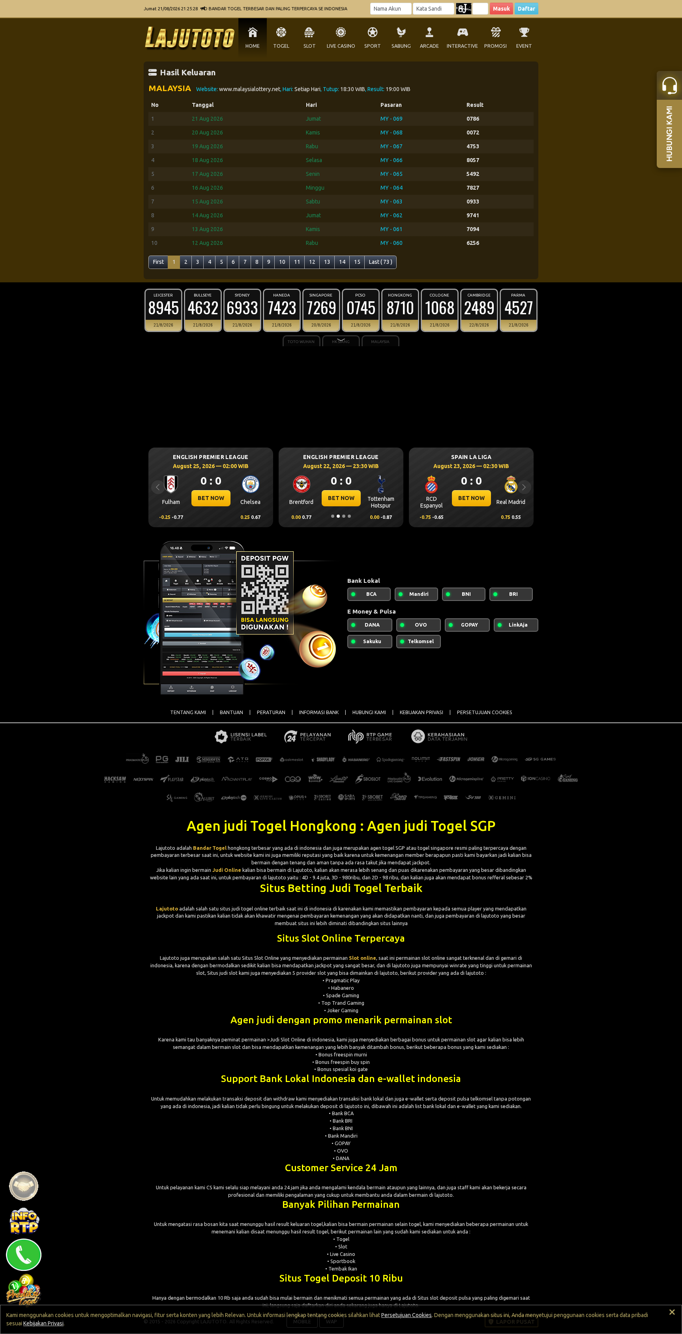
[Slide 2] (338, 516)
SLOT (310, 46)
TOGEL (281, 46)
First (158, 262)
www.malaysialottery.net (249, 89)
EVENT (524, 46)
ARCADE (429, 46)
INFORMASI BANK (319, 712)
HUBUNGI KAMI (369, 712)
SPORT (372, 46)
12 (312, 262)
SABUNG (401, 46)
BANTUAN (231, 712)
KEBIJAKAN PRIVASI (421, 712)
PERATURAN (271, 712)
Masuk (501, 9)
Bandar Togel (210, 848)
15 (357, 262)
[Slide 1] (332, 516)
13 (327, 262)
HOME (252, 46)
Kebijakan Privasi (43, 1323)
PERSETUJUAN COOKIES (484, 712)
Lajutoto (167, 908)
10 (282, 262)
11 (297, 262)
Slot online (362, 958)
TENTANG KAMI (188, 712)
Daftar (526, 9)
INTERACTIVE (462, 46)
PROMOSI (495, 46)
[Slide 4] (349, 516)
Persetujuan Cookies (406, 1315)
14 (342, 262)
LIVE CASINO (341, 46)
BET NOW (224, 498)
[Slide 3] (343, 516)
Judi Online (226, 870)
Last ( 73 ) (380, 262)
